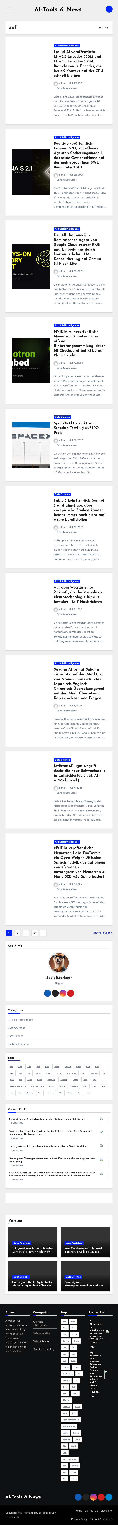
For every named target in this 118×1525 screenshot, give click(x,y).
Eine (38, 1073)
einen (48, 1073)
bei (38, 1067)
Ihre (12, 1080)
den (88, 1067)
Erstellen (72, 1073)
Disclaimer (107, 1510)
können (51, 1080)
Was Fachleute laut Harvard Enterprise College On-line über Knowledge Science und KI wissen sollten (96, 1370)
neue (51, 1086)
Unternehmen (26, 1093)
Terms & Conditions (101, 1519)
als (11, 1067)
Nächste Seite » (103, 932)
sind (104, 1086)
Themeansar (12, 1517)
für (83, 1073)
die (20, 1073)
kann (39, 1080)
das (47, 1067)
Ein (29, 1073)
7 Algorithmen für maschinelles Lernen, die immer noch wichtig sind (47, 1119)
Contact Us (91, 1510)
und (12, 1093)
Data (56, 1067)
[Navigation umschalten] (7, 9)
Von (40, 1093)
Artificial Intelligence (67, 45)
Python (74, 1086)
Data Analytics (16, 1027)
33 (34, 933)
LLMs (75, 1080)
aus (29, 1067)
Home (78, 1510)
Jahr (29, 1080)
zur (79, 1093)
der (97, 1067)
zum (70, 1093)
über (89, 1093)
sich (85, 1086)
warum (50, 1093)
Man (85, 1080)
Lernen (63, 1080)
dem (78, 1067)
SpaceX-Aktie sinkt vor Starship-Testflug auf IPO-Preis (77, 428)
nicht (62, 1086)
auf (20, 1067)
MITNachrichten (18, 1086)
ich (104, 1073)
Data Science (62, 417)
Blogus (47, 1512)
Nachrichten (37, 1086)
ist (20, 1080)
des (12, 1073)
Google (94, 1073)
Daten (68, 1067)
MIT (94, 1080)
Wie (61, 1093)
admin (62, 83)
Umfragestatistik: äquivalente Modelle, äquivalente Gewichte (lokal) (48, 1146)
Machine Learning (18, 1044)
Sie (94, 1086)
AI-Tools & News (58, 10)
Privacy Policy (79, 1519)
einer (59, 1073)
